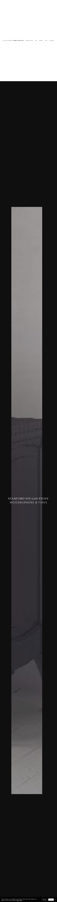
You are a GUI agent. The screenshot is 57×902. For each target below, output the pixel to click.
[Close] (55, 899)
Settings (44, 899)
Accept (50, 899)
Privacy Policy (19, 900)
